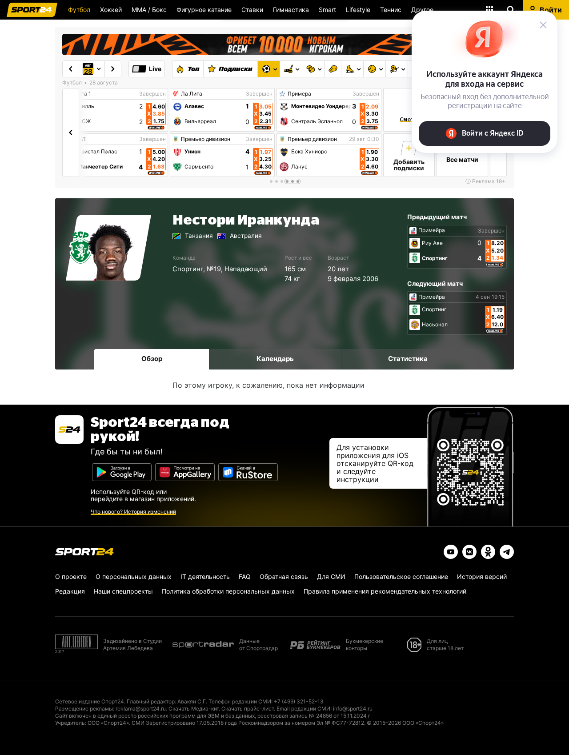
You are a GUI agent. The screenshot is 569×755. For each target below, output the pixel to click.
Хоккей (111, 9)
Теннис (390, 9)
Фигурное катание (204, 9)
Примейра (431, 230)
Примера (299, 94)
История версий (482, 576)
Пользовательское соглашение (401, 576)
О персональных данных (134, 576)
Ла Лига (191, 94)
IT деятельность (205, 576)
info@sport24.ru (353, 708)
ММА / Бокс (149, 9)
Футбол (79, 9)
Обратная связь (284, 576)
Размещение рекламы (84, 708)
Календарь (275, 358)
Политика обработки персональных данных (228, 591)
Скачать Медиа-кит (193, 708)
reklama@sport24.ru (141, 708)
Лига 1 (82, 94)
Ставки (252, 9)
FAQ (245, 576)
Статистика (408, 358)
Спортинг (187, 269)
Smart (327, 9)
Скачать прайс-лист (247, 708)
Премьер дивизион (205, 139)
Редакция (70, 591)
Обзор (151, 358)
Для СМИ (331, 576)
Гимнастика (291, 9)
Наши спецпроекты (123, 591)
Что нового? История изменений (133, 511)
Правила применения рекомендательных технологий (385, 591)
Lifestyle (358, 9)
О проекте (71, 576)
